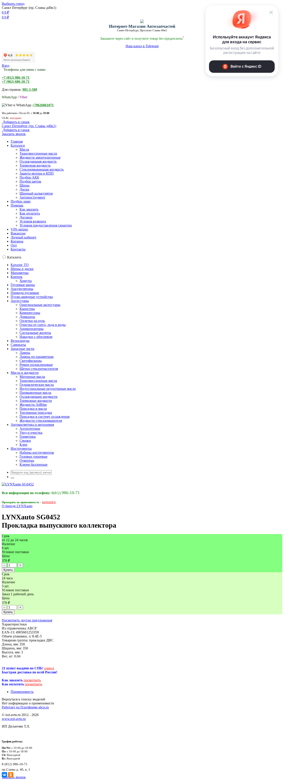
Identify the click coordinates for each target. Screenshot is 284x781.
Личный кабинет (23, 237)
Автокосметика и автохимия (32, 424)
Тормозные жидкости (36, 400)
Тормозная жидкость (35, 165)
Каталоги (18, 145)
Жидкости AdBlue (33, 404)
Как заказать (29, 209)
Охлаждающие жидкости (38, 396)
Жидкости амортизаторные (40, 157)
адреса (49, 668)
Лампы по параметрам (36, 357)
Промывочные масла (35, 392)
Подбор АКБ (29, 177)
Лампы (25, 353)
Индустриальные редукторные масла (48, 388)
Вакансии (18, 233)
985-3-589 (29, 89)
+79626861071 (43, 105)
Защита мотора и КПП (37, 173)
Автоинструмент (32, 197)
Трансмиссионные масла (38, 153)
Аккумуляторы (22, 289)
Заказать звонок (14, 134)
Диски (24, 189)
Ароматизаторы (31, 329)
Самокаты (18, 345)
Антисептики (30, 428)
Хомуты (26, 281)
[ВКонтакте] (4, 774)
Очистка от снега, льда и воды (43, 325)
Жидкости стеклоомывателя (41, 420)
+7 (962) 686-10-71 (16, 81)
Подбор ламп (21, 201)
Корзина (17, 241)
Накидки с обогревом (36, 337)
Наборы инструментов (37, 452)
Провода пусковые (25, 293)
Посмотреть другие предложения (27, 620)
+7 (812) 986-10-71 (16, 77)
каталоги (49, 502)
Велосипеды (20, 341)
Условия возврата (33, 221)
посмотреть (32, 680)
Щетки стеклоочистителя (39, 369)
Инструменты (21, 448)
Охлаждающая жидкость (38, 161)
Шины (25, 185)
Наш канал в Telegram (142, 46)
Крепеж (16, 277)
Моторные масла (32, 377)
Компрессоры (30, 313)
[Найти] (12, 478)
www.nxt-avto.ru (14, 719)
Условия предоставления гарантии (46, 225)
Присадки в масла (33, 408)
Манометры (20, 273)
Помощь (17, 205)
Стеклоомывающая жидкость (42, 169)
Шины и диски (22, 269)
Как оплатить (30, 213)
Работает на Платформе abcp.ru (25, 707)
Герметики (28, 436)
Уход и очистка (31, 432)
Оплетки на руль (32, 321)
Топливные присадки (36, 412)
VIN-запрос (19, 229)
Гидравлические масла (37, 385)
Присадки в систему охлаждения (44, 416)
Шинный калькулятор (36, 193)
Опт (14, 245)
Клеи (23, 444)
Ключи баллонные (33, 464)
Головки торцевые (33, 456)
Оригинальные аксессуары (40, 305)
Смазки (25, 440)
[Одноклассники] (10, 774)
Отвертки (27, 460)
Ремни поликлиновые (36, 365)
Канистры (27, 309)
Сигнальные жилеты (35, 333)
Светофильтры (31, 361)
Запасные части (22, 349)
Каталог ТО (20, 265)
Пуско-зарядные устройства (32, 297)
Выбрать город (13, 4)
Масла (24, 149)
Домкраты (27, 317)
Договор (26, 217)
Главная (17, 141)
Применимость (22, 692)
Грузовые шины (23, 285)
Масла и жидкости (25, 373)
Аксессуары (20, 301)
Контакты (18, 249)
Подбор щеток (30, 181)
